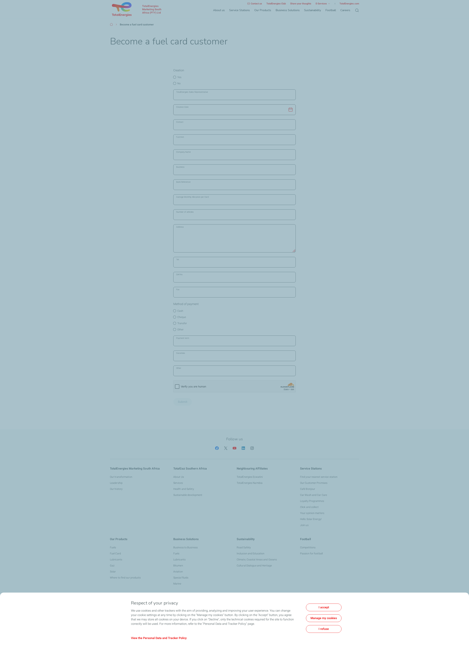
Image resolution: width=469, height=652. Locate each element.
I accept (324, 607)
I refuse (324, 629)
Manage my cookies (324, 618)
